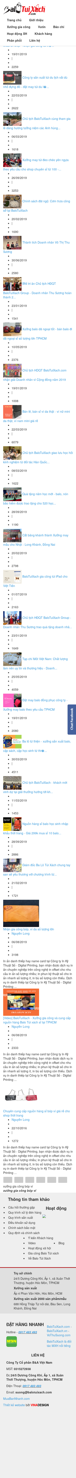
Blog (61, 1243)
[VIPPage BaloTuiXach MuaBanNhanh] (11, 1341)
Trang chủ (14, 20)
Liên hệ (34, 40)
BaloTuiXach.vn (57, 1331)
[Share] (8, 1180)
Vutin (42, 27)
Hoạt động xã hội (39, 1248)
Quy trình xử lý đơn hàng (24, 1212)
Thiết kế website (14, 1405)
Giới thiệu (36, 20)
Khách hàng (43, 33)
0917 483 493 (27, 1332)
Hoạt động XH (17, 33)
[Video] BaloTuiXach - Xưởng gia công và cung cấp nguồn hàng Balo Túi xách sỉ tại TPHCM (37, 1020)
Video (32, 1243)
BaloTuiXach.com (58, 1326)
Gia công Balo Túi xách (43, 1253)
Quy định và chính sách (24, 1233)
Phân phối (14, 40)
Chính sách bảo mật (21, 1228)
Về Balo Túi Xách (39, 1258)
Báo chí (58, 27)
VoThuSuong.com (59, 1335)
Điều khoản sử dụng (21, 1222)
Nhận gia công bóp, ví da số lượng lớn (28, 929)
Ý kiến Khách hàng (40, 1238)
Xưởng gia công (18, 27)
